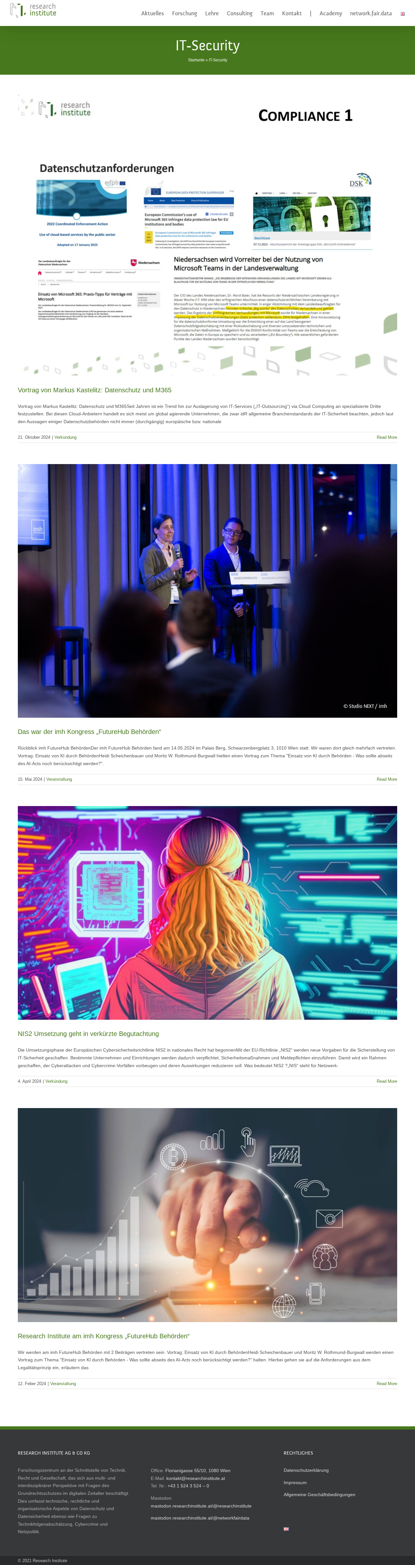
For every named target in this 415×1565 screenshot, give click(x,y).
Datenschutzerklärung (306, 1470)
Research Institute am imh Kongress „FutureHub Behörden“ (104, 1336)
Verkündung (65, 437)
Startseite (196, 60)
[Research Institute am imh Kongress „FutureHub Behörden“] (207, 1215)
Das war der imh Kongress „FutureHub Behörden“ (89, 731)
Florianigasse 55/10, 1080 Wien (198, 1470)
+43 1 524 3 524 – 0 (188, 1485)
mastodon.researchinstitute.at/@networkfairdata (200, 1518)
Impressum (295, 1482)
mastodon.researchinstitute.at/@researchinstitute (201, 1505)
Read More (387, 437)
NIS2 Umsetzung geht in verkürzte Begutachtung (88, 1033)
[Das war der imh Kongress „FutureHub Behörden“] (207, 591)
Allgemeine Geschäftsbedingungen (319, 1494)
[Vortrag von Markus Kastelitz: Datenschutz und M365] (207, 233)
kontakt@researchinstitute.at (195, 1478)
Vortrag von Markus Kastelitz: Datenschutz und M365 (95, 390)
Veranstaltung (59, 779)
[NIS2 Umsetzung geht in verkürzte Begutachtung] (207, 913)
